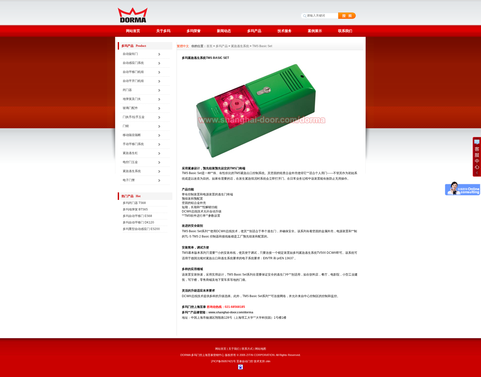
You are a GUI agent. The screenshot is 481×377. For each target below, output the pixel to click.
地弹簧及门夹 (132, 99)
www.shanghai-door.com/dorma (230, 312)
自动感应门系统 (133, 63)
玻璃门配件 (130, 108)
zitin (268, 361)
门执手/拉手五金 (134, 117)
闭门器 (127, 90)
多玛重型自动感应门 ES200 (141, 229)
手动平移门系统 (133, 144)
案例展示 (315, 31)
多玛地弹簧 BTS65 (135, 209)
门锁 (126, 126)
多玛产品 (254, 31)
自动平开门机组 (133, 81)
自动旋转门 (130, 54)
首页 (209, 46)
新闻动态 (224, 31)
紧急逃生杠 (130, 153)
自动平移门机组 (133, 72)
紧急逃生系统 (132, 171)
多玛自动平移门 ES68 (137, 216)
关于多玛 (163, 31)
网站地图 (260, 348)
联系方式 (247, 348)
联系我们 (345, 31)
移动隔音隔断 (132, 135)
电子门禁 (129, 180)
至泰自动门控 (244, 361)
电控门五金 (130, 162)
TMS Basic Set (262, 46)
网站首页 (133, 31)
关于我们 (233, 348)
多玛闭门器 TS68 (134, 203)
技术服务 (285, 31)
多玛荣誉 (194, 31)
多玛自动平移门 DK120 (138, 222)
